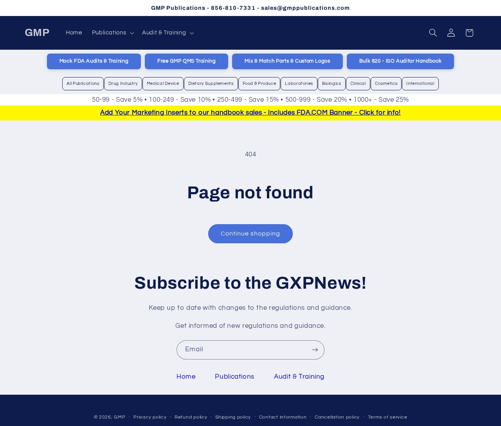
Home (186, 376)
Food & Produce (259, 83)
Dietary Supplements (211, 83)
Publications (234, 376)
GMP (119, 417)
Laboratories (299, 83)
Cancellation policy (337, 417)
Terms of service (387, 417)
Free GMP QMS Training (186, 61)
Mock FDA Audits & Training (93, 61)
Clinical (358, 83)
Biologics (331, 83)
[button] (112, 32)
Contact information (283, 417)
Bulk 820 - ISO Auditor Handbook (400, 61)
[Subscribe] (315, 349)
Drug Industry (123, 83)
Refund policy (191, 417)
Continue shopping (251, 233)
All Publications (83, 83)
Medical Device (163, 83)
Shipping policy (233, 417)
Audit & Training (299, 376)
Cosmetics (386, 83)
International (420, 83)
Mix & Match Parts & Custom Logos (287, 61)
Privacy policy (149, 417)
